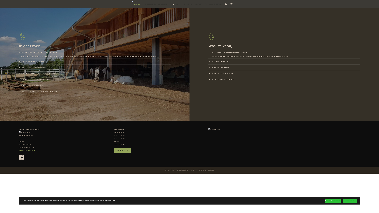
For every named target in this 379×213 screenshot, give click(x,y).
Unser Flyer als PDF (122, 150)
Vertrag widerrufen (206, 170)
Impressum (169, 170)
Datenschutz (182, 170)
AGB (192, 170)
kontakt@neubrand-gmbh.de (27, 150)
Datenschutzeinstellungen (333, 200)
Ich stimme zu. (350, 200)
